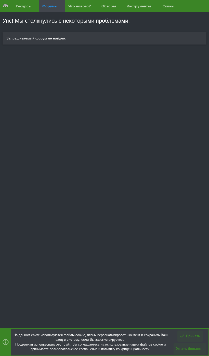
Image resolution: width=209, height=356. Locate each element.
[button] (35, 6)
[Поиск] (202, 6)
